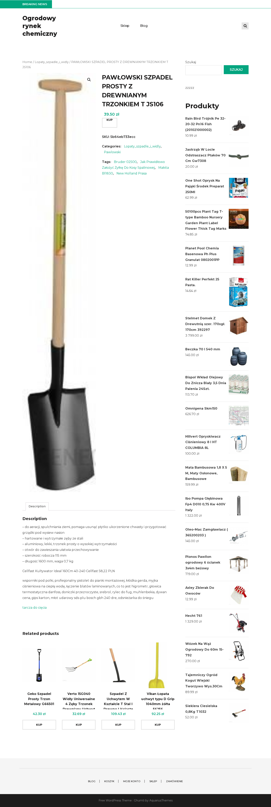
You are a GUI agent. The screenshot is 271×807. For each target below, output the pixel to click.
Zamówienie (174, 781)
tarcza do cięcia (34, 607)
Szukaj (190, 62)
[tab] (37, 506)
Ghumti (139, 800)
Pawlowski (112, 152)
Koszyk (109, 781)
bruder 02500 (125, 162)
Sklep (124, 26)
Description (37, 506)
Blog (144, 26)
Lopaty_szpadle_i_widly (52, 62)
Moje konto (131, 781)
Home (27, 62)
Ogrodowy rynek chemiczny (39, 26)
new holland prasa (131, 173)
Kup (110, 120)
